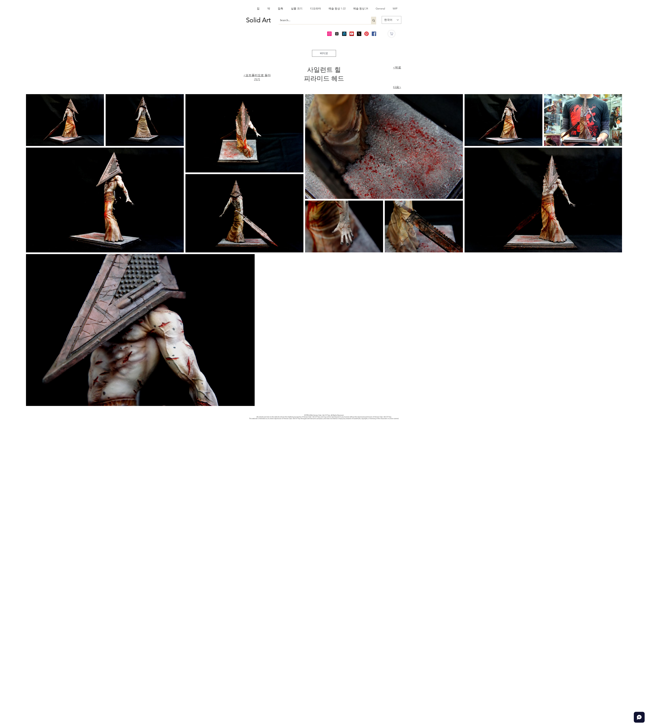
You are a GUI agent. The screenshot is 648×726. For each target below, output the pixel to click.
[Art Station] (344, 34)
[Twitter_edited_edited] (359, 34)
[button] (324, 53)
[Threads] (337, 34)
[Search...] (373, 20)
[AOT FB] (374, 34)
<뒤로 (397, 67)
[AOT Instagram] (329, 34)
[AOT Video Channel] (351, 34)
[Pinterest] (366, 34)
